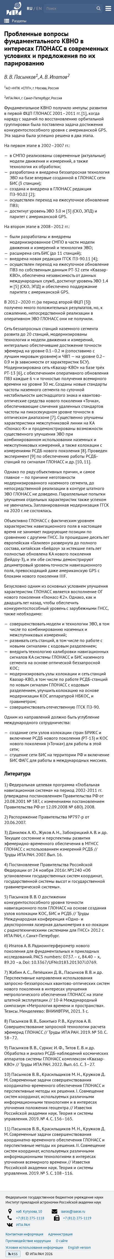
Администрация (60, 1234)
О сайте (62, 1240)
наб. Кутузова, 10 (29, 1211)
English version (79, 1247)
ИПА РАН (23, 1224)
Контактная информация (25, 1234)
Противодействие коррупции (29, 1240)
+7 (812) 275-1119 (77, 1217)
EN (39, 8)
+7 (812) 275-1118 (30, 1217)
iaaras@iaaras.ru (73, 1211)
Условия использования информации (35, 1247)
